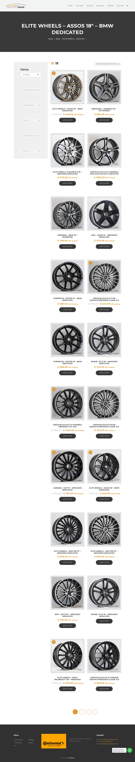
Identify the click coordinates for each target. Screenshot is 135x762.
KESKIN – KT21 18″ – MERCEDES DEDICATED (104, 363)
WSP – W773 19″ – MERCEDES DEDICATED (67, 615)
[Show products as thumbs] (52, 63)
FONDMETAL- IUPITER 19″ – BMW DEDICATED (67, 299)
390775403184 (107, 742)
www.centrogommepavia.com (109, 740)
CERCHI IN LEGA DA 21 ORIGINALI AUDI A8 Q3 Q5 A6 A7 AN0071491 (104, 173)
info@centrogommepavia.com (109, 744)
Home (50, 39)
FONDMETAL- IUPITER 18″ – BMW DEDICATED (67, 363)
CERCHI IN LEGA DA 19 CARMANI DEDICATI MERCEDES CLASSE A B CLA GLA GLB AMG (104, 679)
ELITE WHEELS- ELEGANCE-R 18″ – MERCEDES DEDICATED (67, 173)
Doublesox (71, 758)
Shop (58, 39)
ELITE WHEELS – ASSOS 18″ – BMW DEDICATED (67, 110)
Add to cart (67, 120)
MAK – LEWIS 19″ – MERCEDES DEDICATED (104, 236)
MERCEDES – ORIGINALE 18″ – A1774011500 (104, 110)
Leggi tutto (67, 309)
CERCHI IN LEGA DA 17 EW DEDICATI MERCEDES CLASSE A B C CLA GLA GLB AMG (104, 300)
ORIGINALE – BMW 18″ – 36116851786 (67, 236)
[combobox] (30, 90)
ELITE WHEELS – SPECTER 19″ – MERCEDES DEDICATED (67, 552)
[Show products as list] (57, 63)
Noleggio (31, 740)
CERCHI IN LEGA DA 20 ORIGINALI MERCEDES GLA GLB (67, 426)
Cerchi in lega (19, 740)
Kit (15, 746)
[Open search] (127, 5)
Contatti (31, 743)
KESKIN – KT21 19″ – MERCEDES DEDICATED (104, 615)
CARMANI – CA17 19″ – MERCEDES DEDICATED (67, 489)
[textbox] (31, 90)
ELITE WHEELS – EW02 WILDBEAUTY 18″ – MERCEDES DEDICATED (67, 679)
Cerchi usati (18, 743)
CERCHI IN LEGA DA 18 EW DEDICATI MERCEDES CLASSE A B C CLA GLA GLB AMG (104, 427)
